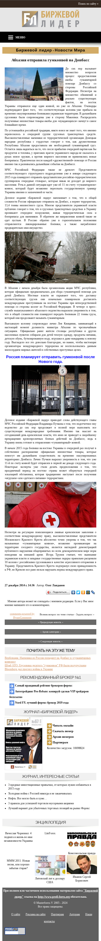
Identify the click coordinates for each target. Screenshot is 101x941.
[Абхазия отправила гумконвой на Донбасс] (34, 99)
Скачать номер (62, 731)
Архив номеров (63, 736)
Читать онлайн (62, 725)
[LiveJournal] (93, 592)
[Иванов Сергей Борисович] (82, 873)
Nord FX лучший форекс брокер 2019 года (41, 702)
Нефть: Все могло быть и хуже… (27, 798)
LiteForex (50, 833)
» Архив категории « (50, 632)
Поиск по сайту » (88, 3)
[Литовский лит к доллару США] (50, 874)
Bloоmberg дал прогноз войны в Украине (29, 669)
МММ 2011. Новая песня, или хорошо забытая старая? (18, 864)
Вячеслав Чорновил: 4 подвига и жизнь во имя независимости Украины (18, 837)
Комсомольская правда (81, 853)
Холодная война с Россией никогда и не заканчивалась (40, 793)
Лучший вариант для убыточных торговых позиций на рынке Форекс (49, 808)
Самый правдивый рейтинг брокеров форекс (43, 685)
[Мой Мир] (88, 592)
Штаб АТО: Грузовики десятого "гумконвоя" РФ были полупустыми (45, 665)
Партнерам (60, 742)
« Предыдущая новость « (50, 622)
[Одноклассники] (83, 592)
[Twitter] (78, 592)
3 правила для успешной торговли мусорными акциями (41, 803)
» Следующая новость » (50, 641)
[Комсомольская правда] (82, 849)
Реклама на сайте (36, 914)
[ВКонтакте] (73, 592)
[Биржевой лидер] (50, 27)
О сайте (15, 914)
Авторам (74, 914)
